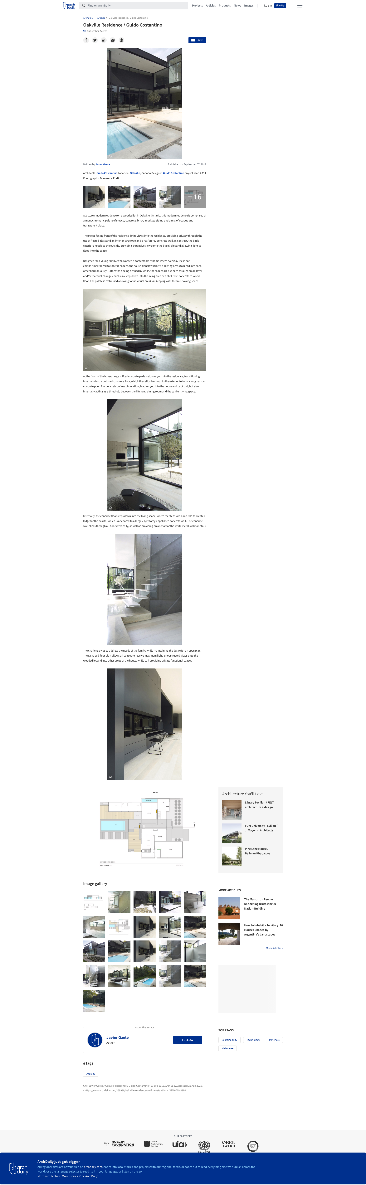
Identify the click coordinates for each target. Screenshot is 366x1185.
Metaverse (227, 1048)
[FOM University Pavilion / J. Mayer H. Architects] (232, 833)
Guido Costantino (106, 173)
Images (249, 5)
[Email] (112, 40)
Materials (274, 1040)
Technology (253, 1040)
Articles (211, 5)
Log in (268, 5)
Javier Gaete (117, 1037)
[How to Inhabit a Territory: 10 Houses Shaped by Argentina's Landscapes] (229, 934)
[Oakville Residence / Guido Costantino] (94, 902)
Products (225, 5)
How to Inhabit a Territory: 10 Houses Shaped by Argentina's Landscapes (263, 930)
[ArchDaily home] (69, 5)
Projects (197, 5)
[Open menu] (300, 5)
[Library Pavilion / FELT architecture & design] (232, 810)
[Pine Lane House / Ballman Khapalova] (232, 856)
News (237, 5)
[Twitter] (95, 40)
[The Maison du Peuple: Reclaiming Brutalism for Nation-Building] (229, 908)
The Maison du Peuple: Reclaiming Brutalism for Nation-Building (260, 904)
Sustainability (229, 1040)
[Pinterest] (121, 40)
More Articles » (274, 948)
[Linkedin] (104, 40)
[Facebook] (86, 40)
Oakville (135, 173)
